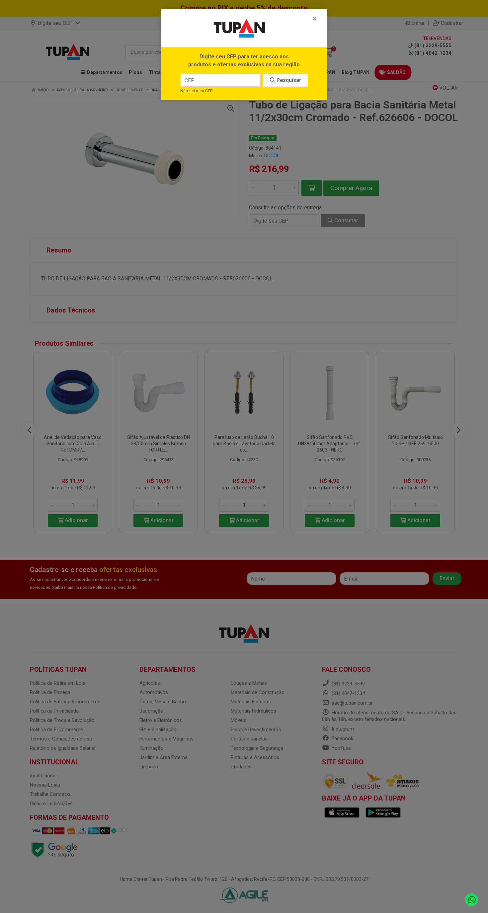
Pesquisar (288, 80)
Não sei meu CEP (196, 90)
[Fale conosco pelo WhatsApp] (471, 899)
